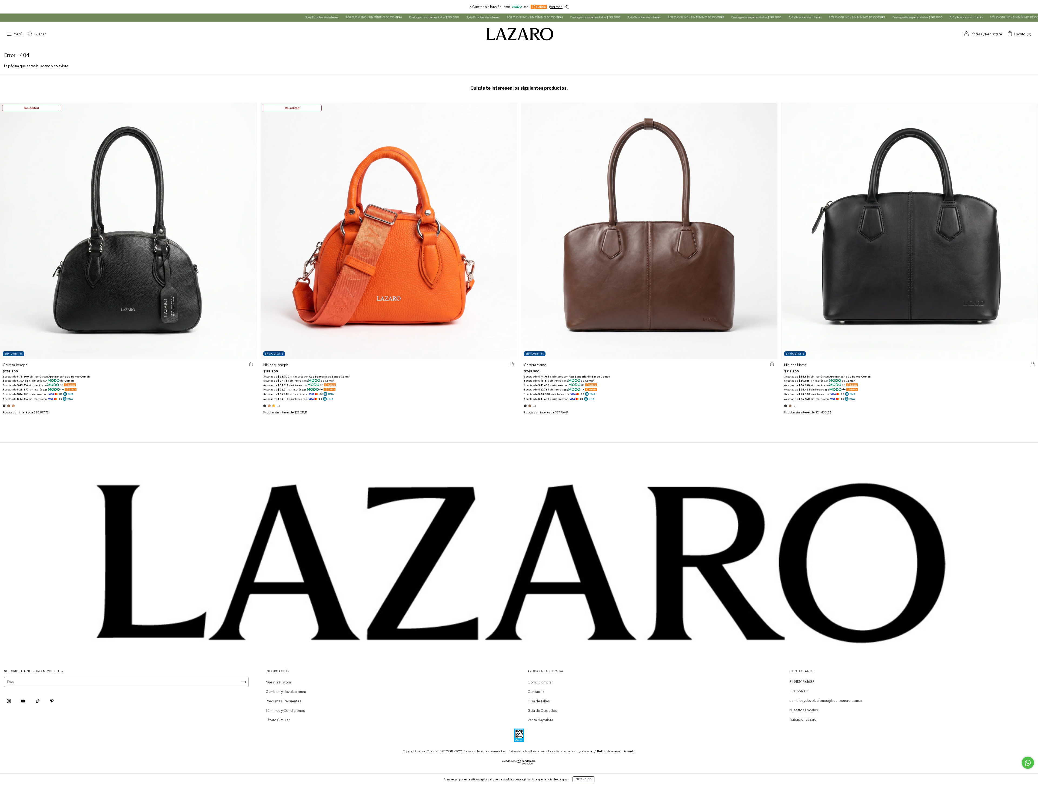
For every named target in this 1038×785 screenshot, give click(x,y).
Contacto (536, 692)
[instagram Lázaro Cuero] (9, 701)
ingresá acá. (584, 751)
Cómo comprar (540, 682)
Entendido (583, 779)
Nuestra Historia (279, 682)
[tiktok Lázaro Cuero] (38, 701)
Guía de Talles (539, 701)
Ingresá (977, 34)
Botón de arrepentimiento (616, 751)
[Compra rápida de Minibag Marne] (1032, 364)
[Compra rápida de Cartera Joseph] (251, 364)
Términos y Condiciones (285, 711)
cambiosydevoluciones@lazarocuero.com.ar (826, 701)
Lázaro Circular (278, 720)
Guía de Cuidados (542, 711)
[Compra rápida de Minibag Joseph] (511, 364)
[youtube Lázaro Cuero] (23, 701)
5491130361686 (801, 682)
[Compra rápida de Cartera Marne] (772, 364)
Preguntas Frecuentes (283, 701)
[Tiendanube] (519, 763)
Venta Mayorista (540, 720)
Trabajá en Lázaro (803, 719)
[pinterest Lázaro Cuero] (52, 701)
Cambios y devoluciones (286, 692)
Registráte (993, 34)
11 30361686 (799, 691)
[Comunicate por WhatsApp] (1028, 763)
